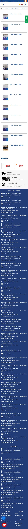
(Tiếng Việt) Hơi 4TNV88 (16, 64)
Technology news (19, 515)
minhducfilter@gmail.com (13, 1)
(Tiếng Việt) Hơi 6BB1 (15, 84)
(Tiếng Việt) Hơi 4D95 (15, 54)
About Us (17, 521)
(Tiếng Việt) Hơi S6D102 (16, 135)
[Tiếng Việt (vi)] (19, 4)
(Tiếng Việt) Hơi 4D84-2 (16, 24)
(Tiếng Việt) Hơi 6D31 (15, 105)
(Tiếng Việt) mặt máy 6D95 (17, 145)
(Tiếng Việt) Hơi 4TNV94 (16, 74)
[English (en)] (22, 4)
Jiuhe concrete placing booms (6, 516)
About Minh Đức (19, 523)
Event (16, 513)
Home (3, 8)
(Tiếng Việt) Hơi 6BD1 (15, 94)
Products (8, 8)
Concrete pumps (21, 8)
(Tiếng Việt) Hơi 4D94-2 (16, 44)
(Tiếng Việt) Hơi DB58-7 (16, 125)
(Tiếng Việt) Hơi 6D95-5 (16, 115)
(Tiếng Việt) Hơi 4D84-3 (16, 34)
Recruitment (18, 525)
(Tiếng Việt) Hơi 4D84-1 (16, 14)
